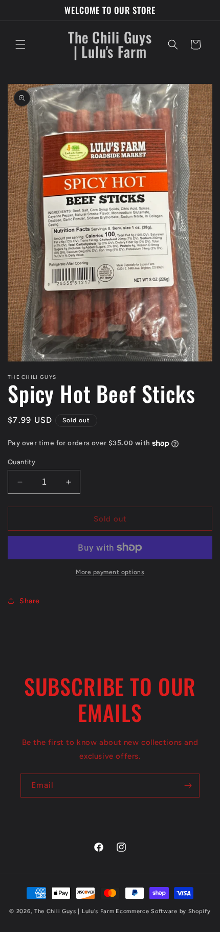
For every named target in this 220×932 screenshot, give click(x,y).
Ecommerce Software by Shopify (163, 911)
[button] (20, 44)
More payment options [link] (110, 572)
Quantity (21, 462)
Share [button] (29, 601)
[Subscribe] (188, 786)
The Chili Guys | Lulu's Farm (74, 911)
